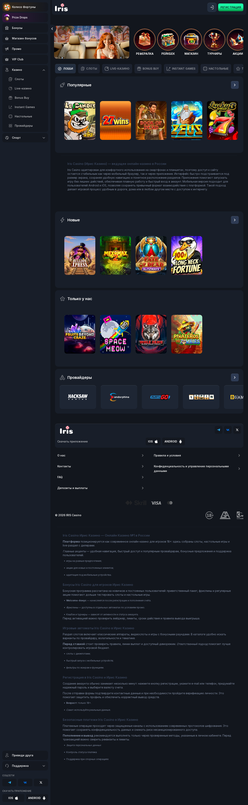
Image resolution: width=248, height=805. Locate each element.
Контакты (64, 466)
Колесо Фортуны (24, 7)
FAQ (60, 477)
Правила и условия (167, 455)
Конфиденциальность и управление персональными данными (191, 469)
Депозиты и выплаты (72, 488)
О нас (61, 455)
